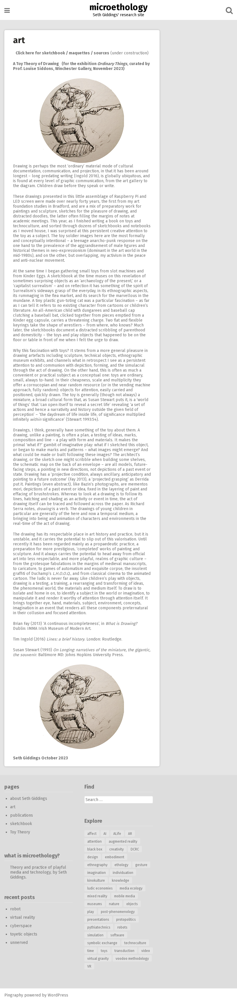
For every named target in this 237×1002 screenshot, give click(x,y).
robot (15, 909)
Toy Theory (20, 832)
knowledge (120, 881)
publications (21, 815)
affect (92, 834)
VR (89, 966)
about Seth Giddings (28, 798)
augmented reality (123, 841)
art (12, 806)
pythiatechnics (98, 927)
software (117, 935)
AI (104, 834)
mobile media (124, 896)
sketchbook (21, 823)
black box (94, 849)
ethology (121, 865)
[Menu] (7, 10)
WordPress (58, 995)
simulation (95, 935)
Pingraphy (13, 995)
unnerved (19, 942)
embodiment (114, 857)
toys (104, 951)
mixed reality (97, 896)
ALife (117, 834)
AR (130, 834)
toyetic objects (23, 934)
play (90, 912)
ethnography (97, 865)
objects (132, 904)
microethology (118, 7)
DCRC (135, 849)
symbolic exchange (102, 943)
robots (122, 927)
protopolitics (126, 920)
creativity (116, 849)
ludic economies (100, 888)
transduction (124, 951)
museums (94, 904)
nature (114, 904)
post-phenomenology (118, 912)
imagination (96, 873)
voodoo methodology (132, 959)
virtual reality (22, 917)
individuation (123, 873)
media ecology (131, 888)
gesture (141, 865)
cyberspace (21, 925)
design (92, 857)
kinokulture (96, 881)
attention (94, 841)
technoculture (135, 943)
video (145, 951)
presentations (98, 920)
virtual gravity (98, 959)
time (90, 951)
